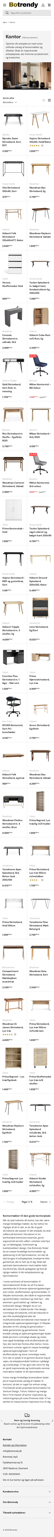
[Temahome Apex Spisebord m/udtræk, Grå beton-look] (40, 1107)
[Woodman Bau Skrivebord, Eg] (40, 169)
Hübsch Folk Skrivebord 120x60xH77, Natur (12, 237)
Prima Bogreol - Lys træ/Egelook (13, 1078)
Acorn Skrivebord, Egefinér (39, 727)
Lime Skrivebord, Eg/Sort (38, 628)
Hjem (5, 22)
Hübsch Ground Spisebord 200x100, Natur (38, 581)
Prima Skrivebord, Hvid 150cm (12, 924)
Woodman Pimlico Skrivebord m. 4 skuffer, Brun (12, 824)
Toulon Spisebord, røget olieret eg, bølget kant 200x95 (40, 532)
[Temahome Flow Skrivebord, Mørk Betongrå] (40, 903)
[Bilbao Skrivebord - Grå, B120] (40, 415)
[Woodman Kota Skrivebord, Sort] (40, 952)
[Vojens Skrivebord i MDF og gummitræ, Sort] (13, 559)
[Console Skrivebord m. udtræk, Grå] (13, 316)
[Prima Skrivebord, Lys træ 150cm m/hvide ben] (40, 1005)
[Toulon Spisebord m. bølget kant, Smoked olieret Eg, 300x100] (40, 264)
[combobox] (27, 13)
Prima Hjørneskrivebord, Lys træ (39, 680)
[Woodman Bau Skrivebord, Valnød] (40, 756)
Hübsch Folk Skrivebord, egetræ (13, 776)
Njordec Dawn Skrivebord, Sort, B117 (11, 142)
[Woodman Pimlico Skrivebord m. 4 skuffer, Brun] (13, 801)
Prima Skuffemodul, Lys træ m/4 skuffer (40, 1080)
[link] (11, 1202)
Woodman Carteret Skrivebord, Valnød (13, 484)
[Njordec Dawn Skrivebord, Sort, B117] (13, 119)
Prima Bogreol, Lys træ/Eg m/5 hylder (40, 822)
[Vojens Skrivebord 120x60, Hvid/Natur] (40, 119)
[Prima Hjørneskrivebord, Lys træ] (40, 657)
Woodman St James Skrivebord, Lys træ (12, 1027)
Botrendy (13, 1530)
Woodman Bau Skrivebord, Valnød (39, 776)
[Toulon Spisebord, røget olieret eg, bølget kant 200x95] (40, 510)
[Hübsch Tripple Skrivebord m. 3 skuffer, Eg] (13, 608)
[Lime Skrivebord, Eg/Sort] (40, 608)
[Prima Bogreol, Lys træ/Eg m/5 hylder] (40, 801)
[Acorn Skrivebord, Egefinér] (40, 706)
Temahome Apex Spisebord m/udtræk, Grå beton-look (38, 1131)
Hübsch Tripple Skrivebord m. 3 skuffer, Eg (11, 630)
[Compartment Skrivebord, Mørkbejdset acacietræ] (13, 952)
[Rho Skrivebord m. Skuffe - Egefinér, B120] (13, 415)
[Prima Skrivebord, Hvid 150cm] (13, 903)
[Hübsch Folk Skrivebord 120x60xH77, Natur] (13, 214)
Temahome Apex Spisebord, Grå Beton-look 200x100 (11, 874)
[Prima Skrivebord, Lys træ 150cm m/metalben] (40, 851)
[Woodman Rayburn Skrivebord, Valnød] (40, 214)
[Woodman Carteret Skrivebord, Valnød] (13, 464)
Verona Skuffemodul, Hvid (12, 284)
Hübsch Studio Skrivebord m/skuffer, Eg (37, 1182)
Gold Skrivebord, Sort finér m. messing (11, 388)
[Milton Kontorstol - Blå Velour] (40, 365)
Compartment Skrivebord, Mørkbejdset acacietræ (10, 976)
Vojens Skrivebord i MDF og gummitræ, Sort (13, 581)
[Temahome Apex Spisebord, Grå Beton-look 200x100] (13, 851)
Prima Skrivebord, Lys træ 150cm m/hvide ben (39, 1027)
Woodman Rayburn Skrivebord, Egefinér (13, 1129)
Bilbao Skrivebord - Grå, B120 (40, 435)
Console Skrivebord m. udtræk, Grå (10, 339)
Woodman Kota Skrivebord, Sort (38, 973)
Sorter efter (8, 98)
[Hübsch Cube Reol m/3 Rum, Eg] (40, 316)
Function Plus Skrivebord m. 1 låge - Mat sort (10, 680)
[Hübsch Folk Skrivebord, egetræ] (13, 756)
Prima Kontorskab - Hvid (13, 530)
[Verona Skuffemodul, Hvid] (13, 264)
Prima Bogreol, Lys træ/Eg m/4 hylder (12, 1180)
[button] (49, 5)
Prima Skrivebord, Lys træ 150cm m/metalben (39, 873)
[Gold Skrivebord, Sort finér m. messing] (13, 365)
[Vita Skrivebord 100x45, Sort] (13, 169)
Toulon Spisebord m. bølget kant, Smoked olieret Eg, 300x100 (39, 287)
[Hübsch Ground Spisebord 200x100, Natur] (40, 559)
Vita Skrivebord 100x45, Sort (11, 189)
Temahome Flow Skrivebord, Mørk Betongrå (39, 926)
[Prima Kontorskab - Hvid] (13, 510)
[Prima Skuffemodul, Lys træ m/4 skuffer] (40, 1058)
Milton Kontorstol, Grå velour (39, 484)
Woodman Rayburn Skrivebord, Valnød (40, 235)
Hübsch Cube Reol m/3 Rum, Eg (39, 337)
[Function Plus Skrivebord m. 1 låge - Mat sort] (13, 657)
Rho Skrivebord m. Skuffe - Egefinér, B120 (12, 437)
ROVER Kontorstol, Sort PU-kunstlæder (12, 729)
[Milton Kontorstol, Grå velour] (40, 464)
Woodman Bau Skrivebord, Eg (37, 189)
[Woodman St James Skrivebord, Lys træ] (13, 1005)
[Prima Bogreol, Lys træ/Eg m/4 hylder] (13, 1159)
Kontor (12, 22)
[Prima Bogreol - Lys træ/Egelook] (13, 1058)
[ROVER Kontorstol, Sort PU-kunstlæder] (13, 706)
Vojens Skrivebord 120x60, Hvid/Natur (40, 140)
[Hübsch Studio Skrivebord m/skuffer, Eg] (40, 1159)
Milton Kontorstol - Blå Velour (40, 386)
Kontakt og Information (15, 1445)
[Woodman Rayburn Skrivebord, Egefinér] (13, 1107)
